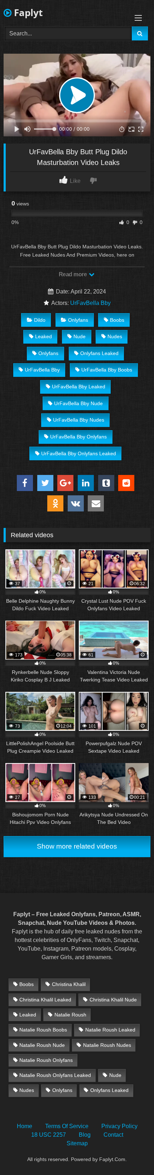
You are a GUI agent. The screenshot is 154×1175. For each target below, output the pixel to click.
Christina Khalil (69, 984)
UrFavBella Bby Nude (78, 403)
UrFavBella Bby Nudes (78, 420)
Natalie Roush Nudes (107, 1045)
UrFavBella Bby (90, 303)
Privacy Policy (119, 1126)
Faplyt (27, 12)
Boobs (117, 320)
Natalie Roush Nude (42, 1045)
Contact (113, 1135)
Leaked (43, 336)
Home (24, 1126)
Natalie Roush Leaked (110, 1030)
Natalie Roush (70, 1015)
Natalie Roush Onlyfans (46, 1060)
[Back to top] (132, 1154)
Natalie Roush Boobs (43, 1030)
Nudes (114, 336)
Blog (85, 1135)
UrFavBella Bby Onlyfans (78, 437)
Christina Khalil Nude (113, 999)
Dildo (39, 320)
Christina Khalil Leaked (45, 999)
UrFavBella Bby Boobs (106, 370)
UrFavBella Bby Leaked (78, 386)
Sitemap (77, 1143)
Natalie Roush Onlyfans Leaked (55, 1075)
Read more (73, 274)
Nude (79, 336)
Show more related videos (77, 846)
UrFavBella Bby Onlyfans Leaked (78, 453)
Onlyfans (78, 320)
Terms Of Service (66, 1126)
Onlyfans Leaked (99, 353)
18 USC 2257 (48, 1135)
